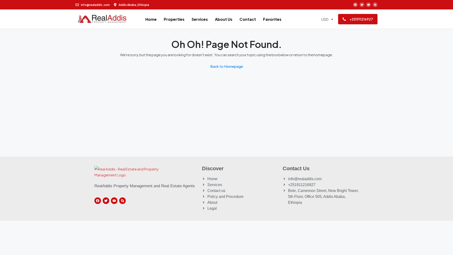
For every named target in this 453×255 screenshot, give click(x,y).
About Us (223, 19)
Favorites (272, 19)
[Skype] (375, 4)
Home (151, 19)
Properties (174, 19)
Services (200, 19)
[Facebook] (355, 4)
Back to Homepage (226, 66)
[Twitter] (362, 4)
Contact (247, 19)
